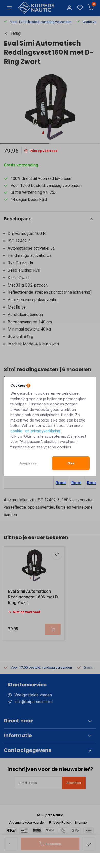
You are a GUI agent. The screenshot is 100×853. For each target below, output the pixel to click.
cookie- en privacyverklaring (35, 430)
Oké (70, 463)
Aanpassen (29, 463)
